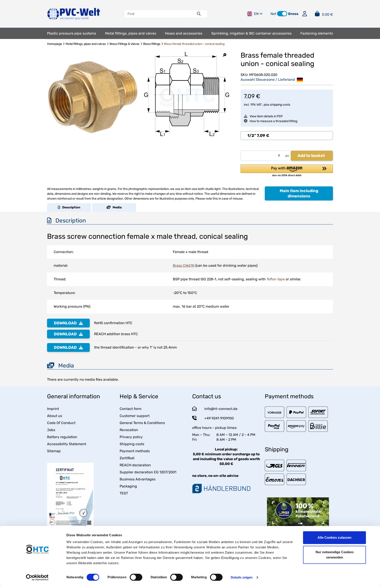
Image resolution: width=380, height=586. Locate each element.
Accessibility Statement (66, 444)
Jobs (51, 430)
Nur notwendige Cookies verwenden (335, 554)
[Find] (198, 14)
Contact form (130, 409)
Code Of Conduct (61, 423)
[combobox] (287, 135)
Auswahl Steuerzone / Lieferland (268, 79)
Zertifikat (127, 458)
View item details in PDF (266, 116)
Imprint (53, 409)
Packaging (128, 486)
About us (54, 416)
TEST (124, 493)
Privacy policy (131, 437)
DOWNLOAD (65, 323)
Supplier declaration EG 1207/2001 (148, 472)
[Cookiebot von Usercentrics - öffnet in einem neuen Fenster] (37, 577)
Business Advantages (137, 479)
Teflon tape (276, 279)
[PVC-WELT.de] (73, 13)
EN (256, 14)
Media (116, 207)
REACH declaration (135, 465)
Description (70, 207)
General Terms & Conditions (142, 423)
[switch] (136, 577)
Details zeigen (241, 577)
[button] (282, 13)
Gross (293, 14)
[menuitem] (71, 33)
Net (273, 14)
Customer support (135, 416)
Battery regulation (62, 437)
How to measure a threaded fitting (273, 121)
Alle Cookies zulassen (334, 537)
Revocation (129, 430)
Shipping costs (132, 444)
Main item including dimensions (299, 193)
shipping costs (280, 105)
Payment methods (135, 451)
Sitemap (54, 451)
